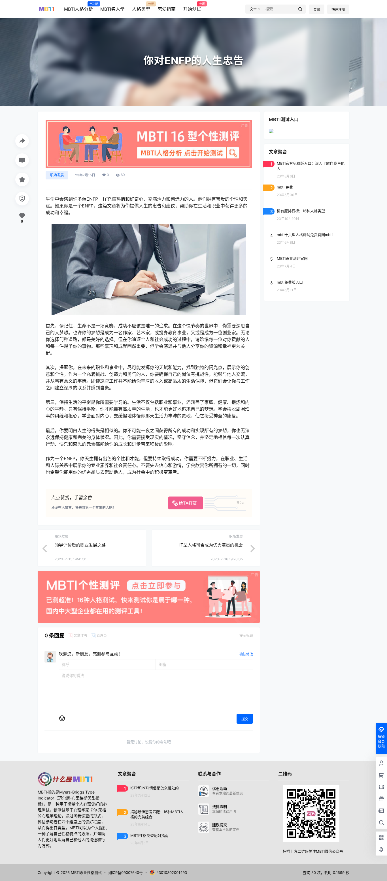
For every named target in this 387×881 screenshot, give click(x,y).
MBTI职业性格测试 (86, 872)
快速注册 (338, 9)
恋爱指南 (167, 9)
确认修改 (246, 654)
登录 (316, 9)
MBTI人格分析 (78, 7)
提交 (244, 719)
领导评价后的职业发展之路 (80, 545)
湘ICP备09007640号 (125, 872)
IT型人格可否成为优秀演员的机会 (211, 545)
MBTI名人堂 (112, 9)
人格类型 (141, 7)
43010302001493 (171, 872)
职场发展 (57, 175)
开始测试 (192, 7)
